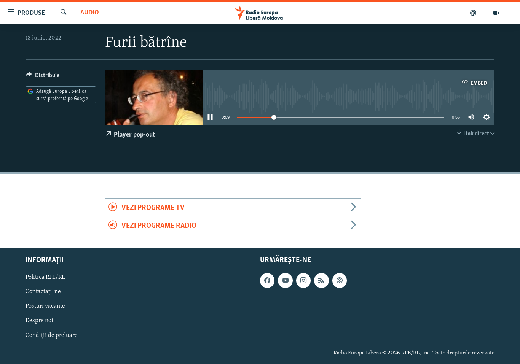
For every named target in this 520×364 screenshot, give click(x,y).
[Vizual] (496, 13)
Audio (89, 13)
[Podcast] (473, 13)
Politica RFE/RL (45, 278)
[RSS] (321, 280)
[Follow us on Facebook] (267, 280)
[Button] (42, 77)
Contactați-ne (43, 292)
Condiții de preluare (52, 335)
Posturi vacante (45, 307)
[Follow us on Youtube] (285, 280)
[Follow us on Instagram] (303, 280)
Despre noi (39, 321)
